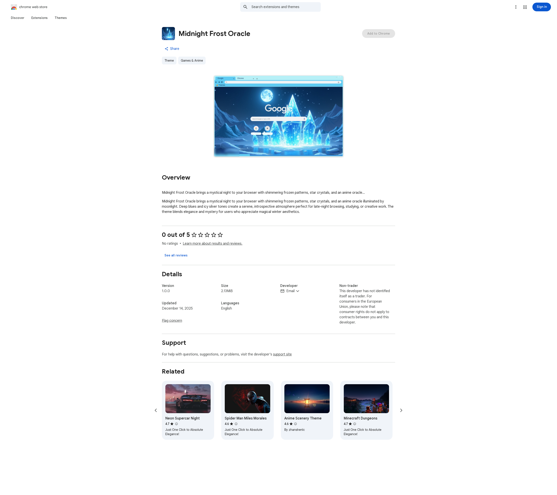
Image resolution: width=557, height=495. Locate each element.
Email (290, 291)
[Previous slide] (155, 410)
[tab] (17, 18)
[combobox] (286, 7)
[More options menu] (516, 7)
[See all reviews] (176, 255)
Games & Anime (192, 60)
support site (282, 354)
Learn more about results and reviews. (212, 243)
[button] (525, 7)
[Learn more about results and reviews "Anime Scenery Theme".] (295, 424)
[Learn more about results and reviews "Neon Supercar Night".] (176, 424)
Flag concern (172, 320)
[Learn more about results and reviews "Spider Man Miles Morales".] (236, 424)
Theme (169, 60)
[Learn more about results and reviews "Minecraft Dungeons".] (354, 424)
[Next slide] (401, 410)
